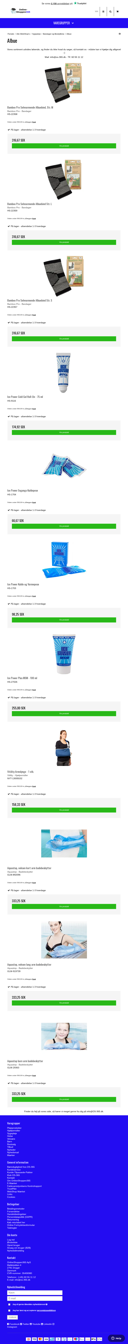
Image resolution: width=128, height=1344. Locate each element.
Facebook (15, 1324)
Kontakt (11, 1178)
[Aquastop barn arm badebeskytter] (64, 1036)
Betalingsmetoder (16, 1208)
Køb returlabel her (16, 1222)
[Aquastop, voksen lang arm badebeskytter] (64, 940)
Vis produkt (64, 146)
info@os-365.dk (22, 1280)
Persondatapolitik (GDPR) (20, 1217)
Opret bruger (13, 1245)
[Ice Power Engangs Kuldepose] (64, 466)
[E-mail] (34, 1298)
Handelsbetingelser (16, 1214)
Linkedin (48, 1324)
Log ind (11, 1239)
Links (9, 1194)
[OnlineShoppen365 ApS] (20, 11)
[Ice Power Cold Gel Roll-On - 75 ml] (64, 372)
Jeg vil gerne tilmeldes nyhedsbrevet (37, 1303)
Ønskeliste (12, 1242)
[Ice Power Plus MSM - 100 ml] (64, 653)
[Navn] (34, 1292)
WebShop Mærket (16, 1191)
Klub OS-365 (13, 1175)
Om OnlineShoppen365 (18, 1180)
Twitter (26, 1324)
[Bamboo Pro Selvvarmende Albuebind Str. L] (64, 179)
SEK (96, 11)
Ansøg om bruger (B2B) (19, 1248)
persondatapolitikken (46, 1310)
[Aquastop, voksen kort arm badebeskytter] (64, 843)
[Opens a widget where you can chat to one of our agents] (116, 1338)
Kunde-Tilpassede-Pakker (20, 1172)
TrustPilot (11, 1188)
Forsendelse (13, 1211)
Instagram (12, 1327)
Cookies (11, 1197)
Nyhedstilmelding (15, 1250)
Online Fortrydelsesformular (21, 1225)
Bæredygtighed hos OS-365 (21, 1167)
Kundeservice (14, 1169)
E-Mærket (12, 1183)
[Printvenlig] (119, 34)
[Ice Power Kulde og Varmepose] (64, 560)
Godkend (12, 1317)
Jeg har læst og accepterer (34, 1310)
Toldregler (12, 1228)
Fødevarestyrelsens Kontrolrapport (24, 1186)
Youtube (36, 1324)
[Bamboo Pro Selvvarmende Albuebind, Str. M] (64, 83)
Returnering (13, 1219)
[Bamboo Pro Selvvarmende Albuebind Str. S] (64, 276)
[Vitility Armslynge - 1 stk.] (64, 747)
